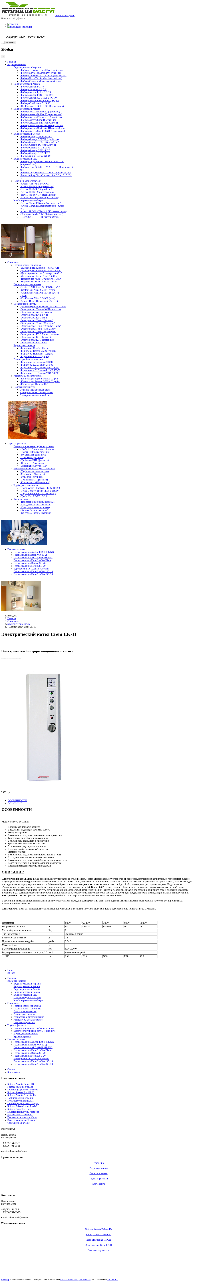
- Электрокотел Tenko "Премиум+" (38, 331)
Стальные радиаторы (18, 1123)
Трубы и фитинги (16, 443)
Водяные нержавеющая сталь (35, 389)
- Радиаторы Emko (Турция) (34, 356)
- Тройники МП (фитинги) (34, 479)
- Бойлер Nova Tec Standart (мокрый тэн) (41, 78)
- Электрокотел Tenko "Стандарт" (37, 323)
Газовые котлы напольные (27, 265)
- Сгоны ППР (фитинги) (32, 463)
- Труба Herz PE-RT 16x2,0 (33, 496)
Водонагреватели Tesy (25, 158)
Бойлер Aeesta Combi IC (19, 1114)
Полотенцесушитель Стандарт (23, 1103)
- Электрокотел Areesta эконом (36, 312)
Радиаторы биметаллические (29, 359)
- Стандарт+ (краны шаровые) (35, 504)
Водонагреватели (16, 64)
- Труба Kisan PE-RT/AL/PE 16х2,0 (38, 493)
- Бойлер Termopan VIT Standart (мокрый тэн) (43, 75)
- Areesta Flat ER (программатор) (37, 192)
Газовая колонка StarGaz (98, 1239)
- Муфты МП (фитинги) (32, 474)
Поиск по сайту (9, 18)
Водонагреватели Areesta (27, 108)
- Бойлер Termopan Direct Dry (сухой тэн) (41, 70)
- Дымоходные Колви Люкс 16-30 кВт (40, 276)
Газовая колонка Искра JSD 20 (30, 563)
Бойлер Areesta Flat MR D (20, 1092)
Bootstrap (5, 1279)
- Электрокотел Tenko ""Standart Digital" (40, 326)
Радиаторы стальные (24, 345)
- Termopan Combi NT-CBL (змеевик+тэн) (41, 214)
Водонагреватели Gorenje (27, 133)
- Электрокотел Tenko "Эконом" (36, 320)
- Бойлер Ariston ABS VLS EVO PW (38, 97)
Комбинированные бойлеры (28, 200)
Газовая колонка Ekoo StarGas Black (32, 560)
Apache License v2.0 (69, 1279)
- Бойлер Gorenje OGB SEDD (35, 153)
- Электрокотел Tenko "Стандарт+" (38, 328)
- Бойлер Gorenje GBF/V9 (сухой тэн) (39, 139)
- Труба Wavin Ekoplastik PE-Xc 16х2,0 (40, 488)
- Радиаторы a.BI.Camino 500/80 (36, 362)
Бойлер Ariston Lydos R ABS (22, 1106)
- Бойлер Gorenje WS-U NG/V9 (36, 136)
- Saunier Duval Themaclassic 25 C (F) (39, 301)
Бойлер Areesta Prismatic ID (21, 1095)
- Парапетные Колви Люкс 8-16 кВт (38, 281)
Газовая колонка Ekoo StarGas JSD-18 (33, 571)
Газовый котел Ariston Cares (22, 1117)
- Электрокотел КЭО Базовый (35, 337)
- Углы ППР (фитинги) (32, 457)
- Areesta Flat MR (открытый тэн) (37, 186)
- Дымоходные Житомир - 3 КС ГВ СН (40, 270)
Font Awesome (84, 1279)
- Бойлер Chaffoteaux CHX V (35, 103)
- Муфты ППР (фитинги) (33, 454)
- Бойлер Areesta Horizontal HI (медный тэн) (42, 128)
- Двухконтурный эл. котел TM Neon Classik (43, 306)
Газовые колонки (16, 549)
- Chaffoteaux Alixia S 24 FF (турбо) (38, 290)
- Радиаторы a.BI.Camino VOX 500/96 (39, 373)
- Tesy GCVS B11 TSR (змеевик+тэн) (39, 217)
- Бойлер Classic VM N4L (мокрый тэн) (40, 81)
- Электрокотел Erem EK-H (34, 315)
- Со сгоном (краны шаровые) (35, 513)
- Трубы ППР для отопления (34, 452)
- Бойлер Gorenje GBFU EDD (35, 150)
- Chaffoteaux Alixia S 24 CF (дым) (37, 298)
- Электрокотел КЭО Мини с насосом (39, 334)
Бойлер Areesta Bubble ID (20, 1084)
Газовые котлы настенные (27, 284)
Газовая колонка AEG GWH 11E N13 (33, 557)
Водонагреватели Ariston (27, 84)
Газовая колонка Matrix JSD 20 (30, 566)
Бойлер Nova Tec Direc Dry (21, 1109)
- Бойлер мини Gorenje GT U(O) (36, 156)
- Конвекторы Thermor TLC (34, 384)
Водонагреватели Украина (27, 67)
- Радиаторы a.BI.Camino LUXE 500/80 (40, 370)
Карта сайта (13, 1072)
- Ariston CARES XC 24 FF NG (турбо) (40, 287)
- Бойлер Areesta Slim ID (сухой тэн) (38, 120)
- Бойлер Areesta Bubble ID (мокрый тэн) (41, 114)
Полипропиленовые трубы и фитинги (34, 446)
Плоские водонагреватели (27, 181)
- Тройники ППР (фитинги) (34, 460)
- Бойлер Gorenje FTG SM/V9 (35, 147)
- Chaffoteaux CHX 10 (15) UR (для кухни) (42, 106)
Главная (11, 61)
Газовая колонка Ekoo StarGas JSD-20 (33, 574)
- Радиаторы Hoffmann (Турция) (36, 353)
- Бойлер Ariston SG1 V (32, 86)
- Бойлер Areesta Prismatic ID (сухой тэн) (41, 117)
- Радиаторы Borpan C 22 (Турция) (38, 351)
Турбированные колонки (20, 1098)
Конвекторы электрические (28, 376)
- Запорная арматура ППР (33, 465)
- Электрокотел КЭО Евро (33, 342)
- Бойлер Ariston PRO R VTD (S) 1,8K (39, 100)
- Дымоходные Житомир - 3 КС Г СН (39, 267)
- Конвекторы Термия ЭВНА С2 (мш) (39, 378)
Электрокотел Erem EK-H (20, 1100)
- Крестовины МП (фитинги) (35, 482)
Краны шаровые (22, 499)
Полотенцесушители (24, 387)
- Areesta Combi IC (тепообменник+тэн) (40, 203)
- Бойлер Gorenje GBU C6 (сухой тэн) (39, 142)
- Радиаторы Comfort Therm (34, 348)
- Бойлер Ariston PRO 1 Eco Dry (36, 95)
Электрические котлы (25, 303)
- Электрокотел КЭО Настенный (37, 339)
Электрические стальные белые (36, 392)
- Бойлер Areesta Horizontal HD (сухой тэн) (42, 125)
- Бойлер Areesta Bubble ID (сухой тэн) (40, 111)
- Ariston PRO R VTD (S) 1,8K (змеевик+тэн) (43, 211)
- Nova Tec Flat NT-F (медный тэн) (38, 194)
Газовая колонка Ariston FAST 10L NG (34, 552)
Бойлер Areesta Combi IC (98, 1234)
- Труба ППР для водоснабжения (37, 449)
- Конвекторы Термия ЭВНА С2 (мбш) (40, 381)
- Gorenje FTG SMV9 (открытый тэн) (39, 197)
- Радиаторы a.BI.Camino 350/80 (36, 364)
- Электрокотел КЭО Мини (34, 317)
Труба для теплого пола (26, 485)
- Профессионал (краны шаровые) (37, 501)
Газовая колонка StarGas (20, 1087)
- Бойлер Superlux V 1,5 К (33, 89)
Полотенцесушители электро (22, 1089)
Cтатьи (11, 1069)
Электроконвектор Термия (21, 1120)
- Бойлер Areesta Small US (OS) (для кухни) (42, 131)
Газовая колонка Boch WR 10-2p (30, 554)
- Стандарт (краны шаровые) (35, 507)
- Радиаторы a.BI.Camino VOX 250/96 (39, 367)
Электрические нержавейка (34, 395)
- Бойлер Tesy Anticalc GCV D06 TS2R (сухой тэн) (46, 172)
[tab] (17, 800)
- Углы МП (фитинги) (31, 477)
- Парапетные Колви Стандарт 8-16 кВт (40, 278)
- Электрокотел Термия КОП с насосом (40, 309)
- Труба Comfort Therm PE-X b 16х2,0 (39, 490)
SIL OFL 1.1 (112, 1279)
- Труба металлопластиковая (34, 471)
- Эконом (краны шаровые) (34, 510)
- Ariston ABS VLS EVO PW (34, 183)
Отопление (13, 262)
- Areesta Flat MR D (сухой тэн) (36, 189)
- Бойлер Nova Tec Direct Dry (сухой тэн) (41, 72)
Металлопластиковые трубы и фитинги (34, 468)
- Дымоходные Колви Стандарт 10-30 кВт (42, 273)
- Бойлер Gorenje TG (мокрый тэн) (38, 145)
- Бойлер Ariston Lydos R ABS (35, 92)
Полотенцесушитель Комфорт (23, 1111)
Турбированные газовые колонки (31, 568)
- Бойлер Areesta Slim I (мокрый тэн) (39, 122)
